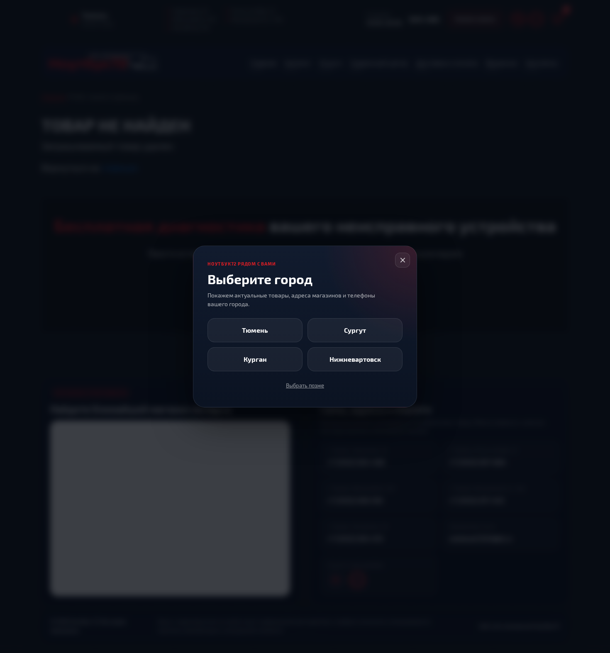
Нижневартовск (355, 359)
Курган (255, 359)
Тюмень (255, 330)
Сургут (355, 330)
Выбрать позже (305, 385)
